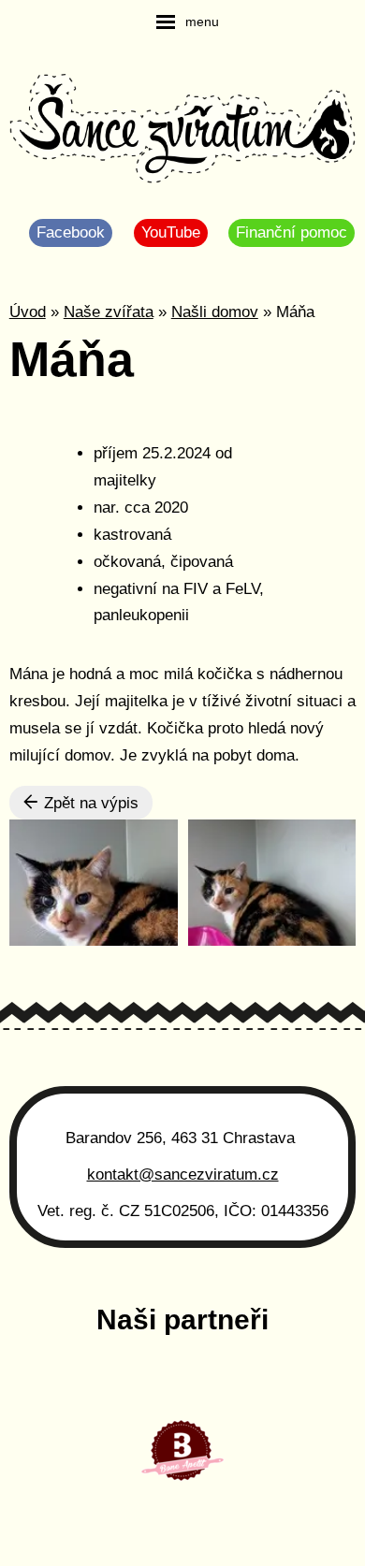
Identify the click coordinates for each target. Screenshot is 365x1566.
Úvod (27, 312)
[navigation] (188, 21)
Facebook (70, 232)
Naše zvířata (108, 312)
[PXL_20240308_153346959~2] (93, 882)
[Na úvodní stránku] (183, 131)
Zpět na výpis (89, 803)
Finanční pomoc (291, 232)
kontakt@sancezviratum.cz (183, 1174)
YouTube (170, 232)
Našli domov (214, 312)
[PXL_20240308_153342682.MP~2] (272, 882)
